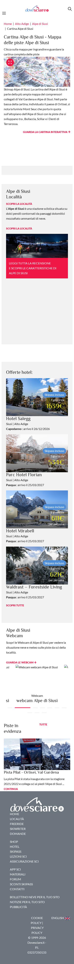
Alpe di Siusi (40, 23)
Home (8, 23)
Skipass (15, 851)
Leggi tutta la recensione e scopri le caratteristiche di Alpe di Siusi (32, 268)
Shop (14, 841)
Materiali (17, 874)
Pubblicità (18, 907)
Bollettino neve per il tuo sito (35, 897)
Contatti (17, 889)
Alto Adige (22, 23)
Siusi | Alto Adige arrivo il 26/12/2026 (28, 424)
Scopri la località (19, 203)
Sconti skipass (21, 884)
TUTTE (43, 724)
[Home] (37, 8)
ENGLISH (58, 918)
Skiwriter (18, 828)
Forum (15, 879)
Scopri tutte (15, 605)
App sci (15, 869)
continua (11, 788)
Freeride (17, 824)
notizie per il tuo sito (27, 902)
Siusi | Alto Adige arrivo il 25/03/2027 (25, 480)
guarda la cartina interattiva (45, 132)
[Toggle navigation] (5, 12)
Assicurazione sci (24, 861)
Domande (18, 833)
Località (17, 819)
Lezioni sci (18, 856)
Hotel (14, 846)
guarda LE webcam (20, 662)
